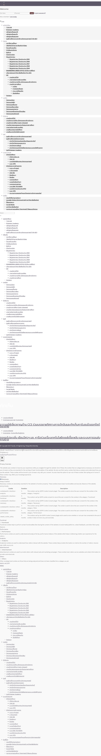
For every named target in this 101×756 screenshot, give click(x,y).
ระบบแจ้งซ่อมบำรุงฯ (15, 182)
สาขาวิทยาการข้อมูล (15, 145)
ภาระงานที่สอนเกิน (18, 91)
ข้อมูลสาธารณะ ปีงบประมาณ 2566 (19, 61)
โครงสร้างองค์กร (11, 48)
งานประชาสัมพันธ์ (8, 418)
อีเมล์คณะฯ (12, 175)
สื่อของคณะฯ (10, 202)
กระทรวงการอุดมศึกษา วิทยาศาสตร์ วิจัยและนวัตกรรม (21, 209)
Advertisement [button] (4, 547)
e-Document (13, 170)
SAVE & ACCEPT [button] (5, 563)
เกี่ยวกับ (5, 41)
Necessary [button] (3, 477)
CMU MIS (12, 173)
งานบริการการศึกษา (15, 84)
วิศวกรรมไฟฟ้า (10, 102)
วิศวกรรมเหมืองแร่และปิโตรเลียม (15, 111)
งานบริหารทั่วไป (13, 77)
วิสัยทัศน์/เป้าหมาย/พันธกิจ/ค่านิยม (16, 45)
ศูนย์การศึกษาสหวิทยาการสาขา (15, 139)
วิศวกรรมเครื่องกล (11, 105)
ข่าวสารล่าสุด (19, 420)
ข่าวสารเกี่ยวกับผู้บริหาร (17, 433)
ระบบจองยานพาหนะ (15, 184)
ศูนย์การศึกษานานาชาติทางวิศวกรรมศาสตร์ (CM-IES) (21, 39)
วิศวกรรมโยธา (10, 100)
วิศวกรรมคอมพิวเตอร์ (12, 114)
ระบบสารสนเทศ (7, 152)
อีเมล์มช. (11, 177)
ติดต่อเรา (9, 96)
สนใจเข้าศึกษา (6, 25)
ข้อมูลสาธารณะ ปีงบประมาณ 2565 (19, 59)
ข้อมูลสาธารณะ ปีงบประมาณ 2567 (19, 64)
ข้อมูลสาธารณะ (10, 57)
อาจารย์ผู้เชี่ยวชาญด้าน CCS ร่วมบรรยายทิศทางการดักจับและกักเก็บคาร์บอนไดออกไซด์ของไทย (50, 425)
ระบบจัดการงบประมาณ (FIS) (17, 189)
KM (7, 75)
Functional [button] (3, 520)
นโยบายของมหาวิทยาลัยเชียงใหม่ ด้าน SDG (18, 73)
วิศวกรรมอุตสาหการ (12, 109)
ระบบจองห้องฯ (13, 180)
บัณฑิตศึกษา (16, 93)
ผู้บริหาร (8, 52)
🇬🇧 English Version (8, 5)
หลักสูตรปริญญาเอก (12, 36)
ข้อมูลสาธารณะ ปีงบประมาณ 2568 (19, 66)
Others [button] (2, 557)
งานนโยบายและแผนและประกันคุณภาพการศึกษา (20, 125)
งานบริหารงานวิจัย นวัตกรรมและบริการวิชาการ (22, 82)
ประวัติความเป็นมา (11, 43)
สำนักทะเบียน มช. (14, 157)
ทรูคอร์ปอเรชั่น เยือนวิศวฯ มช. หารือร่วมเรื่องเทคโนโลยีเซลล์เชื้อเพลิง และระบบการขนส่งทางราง (50, 438)
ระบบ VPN (12, 164)
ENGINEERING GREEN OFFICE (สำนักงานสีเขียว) (20, 71)
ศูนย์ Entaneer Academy (14, 150)
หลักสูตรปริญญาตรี (12, 32)
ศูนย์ (4, 134)
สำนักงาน (5, 116)
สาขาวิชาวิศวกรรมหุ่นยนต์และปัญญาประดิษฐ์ (22, 141)
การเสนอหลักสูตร (18, 89)
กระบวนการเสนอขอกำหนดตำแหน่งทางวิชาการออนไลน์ (25, 193)
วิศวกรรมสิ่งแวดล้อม (12, 107)
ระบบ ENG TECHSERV (16, 186)
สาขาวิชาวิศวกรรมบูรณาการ (17, 143)
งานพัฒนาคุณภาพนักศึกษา (14, 130)
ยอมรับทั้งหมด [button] (12, 455)
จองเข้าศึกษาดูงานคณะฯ (13, 198)
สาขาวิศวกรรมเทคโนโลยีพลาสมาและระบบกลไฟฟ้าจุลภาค (26, 148)
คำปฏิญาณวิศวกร (11, 50)
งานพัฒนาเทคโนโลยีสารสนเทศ (15, 132)
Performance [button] (4, 529)
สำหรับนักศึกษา (10, 155)
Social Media (10, 205)
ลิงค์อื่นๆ (5, 195)
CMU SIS (12, 159)
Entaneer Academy (12, 30)
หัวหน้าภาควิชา (10, 55)
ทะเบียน (15, 86)
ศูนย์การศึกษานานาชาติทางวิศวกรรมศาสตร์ (18, 136)
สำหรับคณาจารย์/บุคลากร (14, 166)
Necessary (5, 479)
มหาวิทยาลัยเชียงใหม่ (12, 207)
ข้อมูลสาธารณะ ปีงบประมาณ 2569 (19, 68)
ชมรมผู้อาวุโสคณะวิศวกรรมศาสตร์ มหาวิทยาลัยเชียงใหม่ (22, 200)
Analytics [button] (3, 538)
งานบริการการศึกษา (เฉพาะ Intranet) (17, 123)
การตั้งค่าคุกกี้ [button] (4, 455)
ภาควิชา (5, 98)
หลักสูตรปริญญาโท (12, 34)
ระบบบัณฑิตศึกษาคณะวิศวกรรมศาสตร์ (20, 161)
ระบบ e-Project (14, 168)
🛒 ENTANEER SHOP (9, 2)
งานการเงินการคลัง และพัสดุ (17, 80)
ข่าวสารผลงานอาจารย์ (9, 420)
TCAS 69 (9, 27)
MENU (2, 566)
